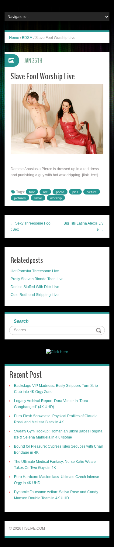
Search (21, 321)
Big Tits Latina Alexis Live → (83, 226)
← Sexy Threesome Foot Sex (30, 226)
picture (92, 192)
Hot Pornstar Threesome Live (35, 271)
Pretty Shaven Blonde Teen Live (37, 279)
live (45, 192)
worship (56, 198)
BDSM (27, 38)
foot (32, 192)
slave (38, 198)
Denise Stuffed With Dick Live (35, 287)
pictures (20, 198)
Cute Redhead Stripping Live (35, 295)
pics (75, 192)
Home (14, 38)
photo (60, 192)
